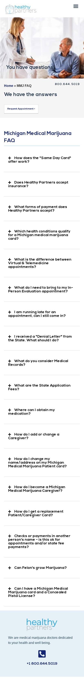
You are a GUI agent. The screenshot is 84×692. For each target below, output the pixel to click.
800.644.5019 (67, 84)
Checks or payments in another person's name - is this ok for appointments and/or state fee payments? (39, 541)
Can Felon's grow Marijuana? (40, 568)
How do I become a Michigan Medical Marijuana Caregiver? (36, 489)
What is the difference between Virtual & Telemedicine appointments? (39, 263)
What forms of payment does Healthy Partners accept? (37, 209)
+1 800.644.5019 (42, 664)
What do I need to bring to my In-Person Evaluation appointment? (40, 289)
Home (8, 85)
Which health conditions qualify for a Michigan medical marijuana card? (39, 235)
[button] (76, 6)
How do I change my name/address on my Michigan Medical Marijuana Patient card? (37, 462)
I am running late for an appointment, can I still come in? (37, 314)
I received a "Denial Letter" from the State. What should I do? (40, 338)
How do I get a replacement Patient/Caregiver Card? (35, 513)
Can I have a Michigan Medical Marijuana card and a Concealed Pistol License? (38, 592)
